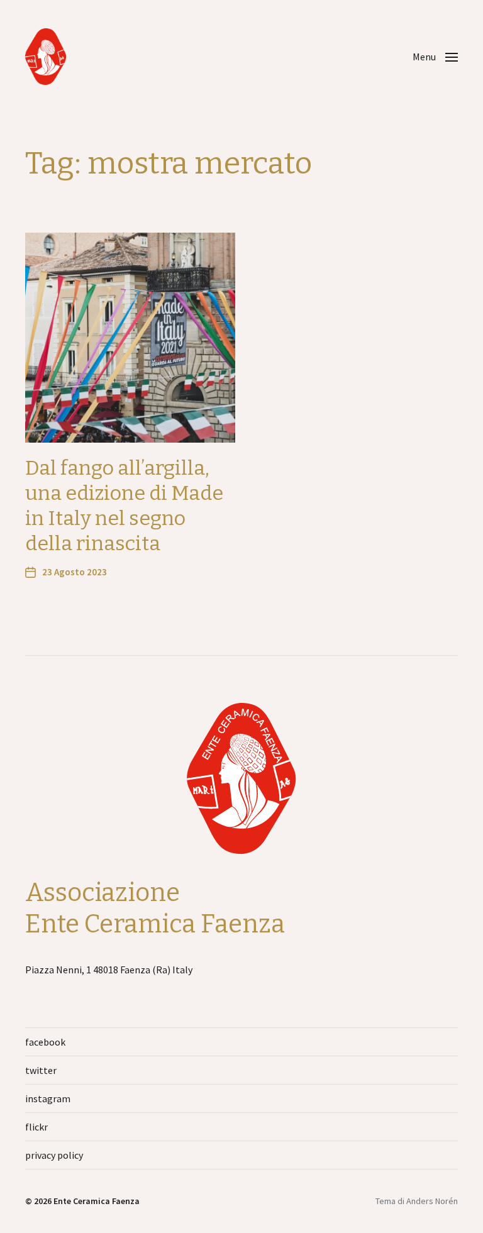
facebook (45, 1042)
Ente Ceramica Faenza (96, 1201)
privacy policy (54, 1155)
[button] (435, 56)
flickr (36, 1126)
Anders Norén (432, 1201)
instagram (47, 1098)
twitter (41, 1070)
